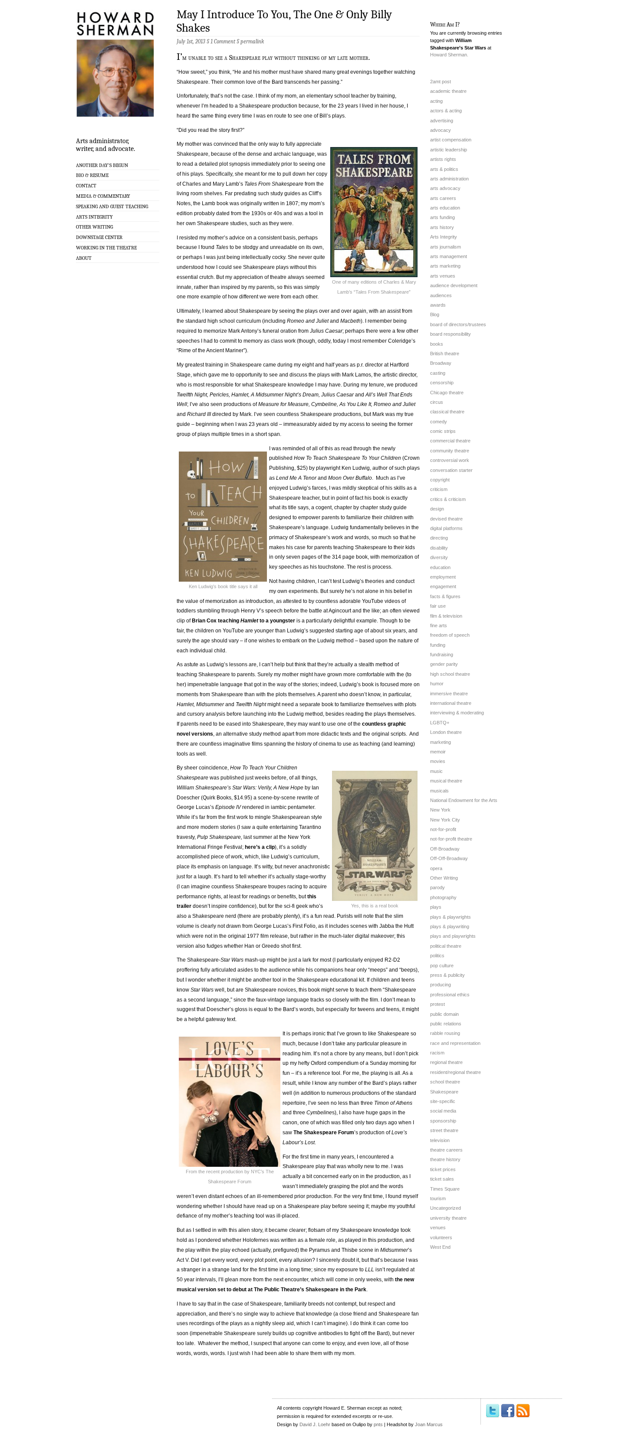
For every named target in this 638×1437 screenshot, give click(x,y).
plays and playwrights (453, 936)
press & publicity (447, 975)
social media (443, 1110)
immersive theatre (449, 693)
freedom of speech (450, 635)
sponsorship (443, 1120)
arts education (445, 207)
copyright (440, 479)
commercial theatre (450, 440)
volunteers (441, 1237)
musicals (439, 790)
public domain (444, 1014)
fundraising (441, 654)
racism (437, 1052)
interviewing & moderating (457, 712)
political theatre (445, 946)
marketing (440, 742)
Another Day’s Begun (102, 165)
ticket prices (443, 1169)
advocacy (440, 130)
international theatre (450, 703)
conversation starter (451, 470)
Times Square (445, 1188)
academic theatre (448, 91)
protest (437, 1004)
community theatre (449, 450)
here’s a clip (260, 847)
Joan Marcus (429, 1424)
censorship (442, 382)
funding (437, 645)
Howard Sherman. (449, 54)
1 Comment (222, 41)
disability (439, 547)
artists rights (443, 159)
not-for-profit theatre (451, 838)
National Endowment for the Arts (463, 800)
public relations (445, 1023)
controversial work (449, 460)
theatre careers (446, 1149)
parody (437, 887)
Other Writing (94, 227)
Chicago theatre (447, 392)
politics (437, 955)
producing (440, 984)
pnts (378, 1424)
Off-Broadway (445, 848)
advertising (441, 120)
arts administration (449, 178)
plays (435, 907)
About (84, 258)
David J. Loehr (314, 1424)
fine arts (438, 625)
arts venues (442, 275)
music (436, 771)
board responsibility (450, 334)
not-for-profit (443, 829)
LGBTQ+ (439, 722)
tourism (438, 1198)
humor (437, 683)
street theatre (444, 1130)
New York (440, 809)
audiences (441, 295)
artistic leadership (448, 149)
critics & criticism (448, 499)
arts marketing (445, 265)
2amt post (440, 81)
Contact (86, 186)
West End (440, 1247)
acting (436, 101)
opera (436, 868)
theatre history (445, 1159)
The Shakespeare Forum (323, 1132)
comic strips (443, 431)
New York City (445, 819)
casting (437, 373)
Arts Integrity (94, 217)
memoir (438, 751)
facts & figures (445, 596)
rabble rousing (445, 1033)
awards (438, 305)
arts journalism (445, 246)
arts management (448, 256)
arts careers (443, 198)
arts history (442, 227)
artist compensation (450, 139)
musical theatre (446, 780)
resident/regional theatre (455, 1072)
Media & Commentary (103, 196)
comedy (438, 421)
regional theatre (446, 1062)
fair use (438, 606)
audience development (453, 285)
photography (443, 897)
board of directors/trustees (458, 324)
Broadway (440, 363)
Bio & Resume (92, 175)
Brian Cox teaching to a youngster (243, 621)
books (436, 344)
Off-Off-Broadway (449, 858)
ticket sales (442, 1179)
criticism (438, 489)
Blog (434, 314)
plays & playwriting (449, 926)
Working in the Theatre (106, 248)
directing (439, 537)
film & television (446, 616)
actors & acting (446, 110)
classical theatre (447, 411)
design (437, 508)
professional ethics (450, 994)
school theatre (445, 1081)
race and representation (455, 1043)
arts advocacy (445, 188)
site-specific (442, 1101)
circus (436, 402)
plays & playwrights (450, 917)
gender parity (444, 664)
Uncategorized (445, 1208)
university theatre (448, 1218)
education (440, 567)
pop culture (442, 965)
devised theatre (446, 518)
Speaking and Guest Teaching (112, 206)
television (440, 1140)
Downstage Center (99, 237)
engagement (443, 586)
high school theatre (450, 674)
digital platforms (446, 528)
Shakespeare (444, 1091)
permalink (252, 41)
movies (437, 761)
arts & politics (444, 169)
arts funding (442, 217)
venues (438, 1227)
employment (443, 576)
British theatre (444, 353)
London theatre (446, 732)
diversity (439, 557)
